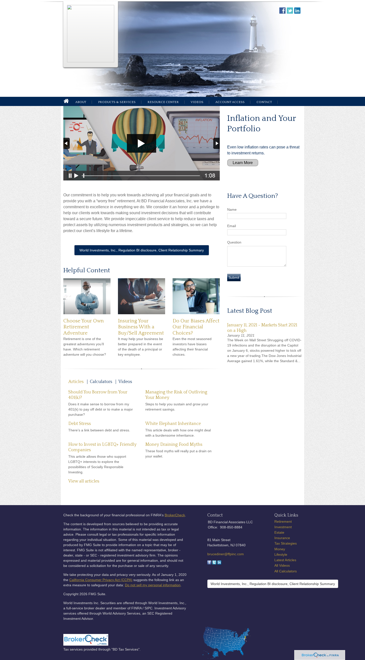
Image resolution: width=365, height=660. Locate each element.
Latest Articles (285, 560)
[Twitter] (214, 563)
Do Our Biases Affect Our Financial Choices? (196, 327)
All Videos (282, 565)
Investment (283, 527)
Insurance (282, 538)
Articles (76, 381)
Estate (279, 532)
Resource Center (163, 102)
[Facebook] (209, 563)
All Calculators (285, 571)
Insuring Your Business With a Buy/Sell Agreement (141, 327)
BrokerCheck (175, 515)
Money (279, 549)
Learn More (243, 163)
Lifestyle (280, 554)
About (80, 102)
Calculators (101, 381)
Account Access (230, 102)
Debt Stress (79, 423)
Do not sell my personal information (153, 585)
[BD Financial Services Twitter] (290, 12)
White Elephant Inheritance (173, 423)
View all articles (83, 481)
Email (231, 226)
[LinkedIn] (219, 563)
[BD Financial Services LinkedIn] (298, 12)
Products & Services (117, 102)
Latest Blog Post (249, 310)
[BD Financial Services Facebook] (283, 12)
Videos (197, 102)
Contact (264, 102)
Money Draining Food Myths (173, 444)
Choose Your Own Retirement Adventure (83, 327)
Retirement (283, 521)
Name (232, 209)
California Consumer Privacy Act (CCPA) (100, 580)
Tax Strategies (285, 543)
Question (234, 242)
